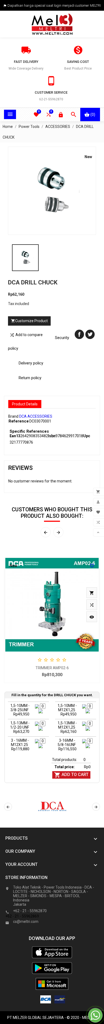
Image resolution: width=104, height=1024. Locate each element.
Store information (26, 877)
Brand (13, 416)
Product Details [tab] (25, 404)
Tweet (90, 334)
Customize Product (29, 321)
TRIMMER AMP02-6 (52, 668)
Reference (19, 421)
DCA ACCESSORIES (35, 416)
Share (79, 334)
